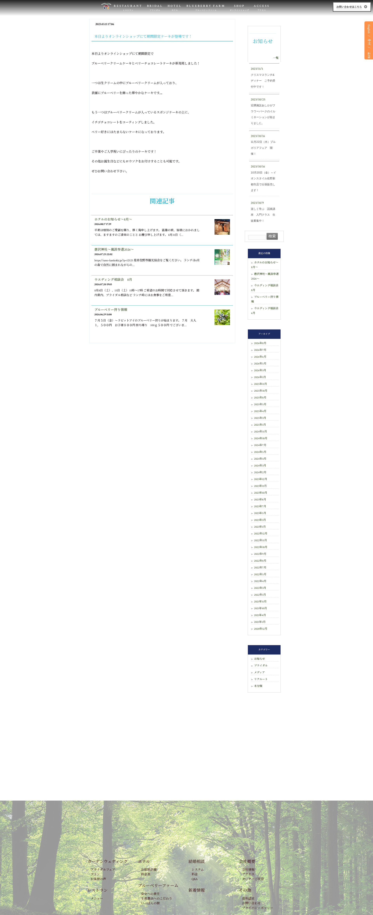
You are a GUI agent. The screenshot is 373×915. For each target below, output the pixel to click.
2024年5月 (260, 452)
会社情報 (248, 870)
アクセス (248, 874)
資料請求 (248, 899)
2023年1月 (260, 527)
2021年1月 (260, 622)
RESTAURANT (128, 8)
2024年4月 (260, 459)
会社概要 (247, 861)
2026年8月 (260, 343)
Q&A (195, 879)
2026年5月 (260, 363)
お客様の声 (98, 879)
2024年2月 (260, 472)
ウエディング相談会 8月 (113, 280)
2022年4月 (260, 581)
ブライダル (261, 666)
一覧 (276, 58)
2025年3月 (260, 418)
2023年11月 (260, 486)
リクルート (261, 679)
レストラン (97, 890)
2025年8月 (260, 397)
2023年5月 (260, 513)
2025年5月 (260, 404)
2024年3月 (260, 465)
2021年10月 (260, 608)
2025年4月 (260, 411)
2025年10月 (260, 391)
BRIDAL (155, 8)
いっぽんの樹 (150, 903)
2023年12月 (260, 479)
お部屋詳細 (149, 870)
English (369, 28)
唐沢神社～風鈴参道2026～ (114, 249)
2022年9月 (260, 554)
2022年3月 (260, 588)
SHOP (239, 8)
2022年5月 (260, 574)
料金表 (145, 874)
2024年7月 (260, 445)
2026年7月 (260, 350)
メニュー (97, 899)
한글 (369, 53)
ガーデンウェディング (107, 861)
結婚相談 (196, 861)
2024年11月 (260, 431)
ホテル (144, 861)
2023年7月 (260, 506)
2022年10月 (260, 547)
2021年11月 (260, 601)
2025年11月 (260, 384)
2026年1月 (260, 377)
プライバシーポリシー (257, 908)
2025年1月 (260, 425)
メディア (259, 672)
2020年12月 (260, 629)
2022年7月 (260, 567)
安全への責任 (150, 894)
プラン (95, 874)
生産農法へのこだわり (156, 899)
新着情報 (196, 890)
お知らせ (259, 659)
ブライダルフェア (103, 870)
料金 (195, 874)
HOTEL (175, 8)
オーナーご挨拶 (253, 879)
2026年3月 (260, 370)
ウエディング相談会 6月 (265, 311)
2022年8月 (260, 561)
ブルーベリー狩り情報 (110, 310)
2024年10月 (260, 438)
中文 (369, 42)
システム (198, 870)
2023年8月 (260, 499)
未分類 (258, 686)
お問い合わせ (251, 903)
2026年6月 (260, 357)
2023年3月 (260, 520)
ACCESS (262, 8)
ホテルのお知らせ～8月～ (113, 219)
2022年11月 (260, 540)
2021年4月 (260, 615)
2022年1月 (260, 595)
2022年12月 (260, 533)
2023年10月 (260, 493)
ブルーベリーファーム (158, 885)
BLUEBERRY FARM (205, 8)
